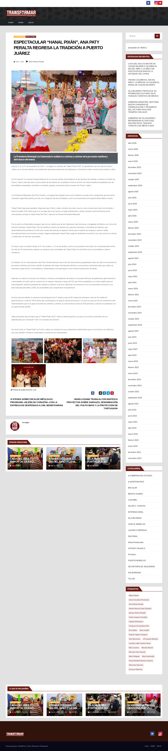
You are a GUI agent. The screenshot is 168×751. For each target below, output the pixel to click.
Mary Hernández (148, 656)
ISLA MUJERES (26, 455)
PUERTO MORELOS (137, 561)
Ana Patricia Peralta (136, 604)
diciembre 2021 (134, 452)
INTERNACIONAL (136, 512)
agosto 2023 (133, 331)
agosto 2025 (133, 192)
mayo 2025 (132, 210)
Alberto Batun (134, 595)
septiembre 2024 (135, 252)
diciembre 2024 (134, 234)
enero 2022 (133, 446)
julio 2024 (132, 264)
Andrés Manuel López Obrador (140, 608)
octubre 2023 (133, 319)
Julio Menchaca (134, 639)
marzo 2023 (133, 361)
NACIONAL (133, 536)
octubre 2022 (133, 392)
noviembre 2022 (135, 386)
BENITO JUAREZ (30, 36)
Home (10, 22)
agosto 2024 (133, 258)
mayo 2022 (132, 422)
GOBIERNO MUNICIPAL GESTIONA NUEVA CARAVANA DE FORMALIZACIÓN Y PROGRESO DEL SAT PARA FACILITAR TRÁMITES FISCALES (143, 107)
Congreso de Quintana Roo (139, 626)
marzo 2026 (133, 149)
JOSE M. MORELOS (136, 524)
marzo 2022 (133, 434)
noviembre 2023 (135, 313)
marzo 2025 (133, 222)
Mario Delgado (134, 656)
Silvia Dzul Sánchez (136, 665)
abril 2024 (132, 282)
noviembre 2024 (135, 240)
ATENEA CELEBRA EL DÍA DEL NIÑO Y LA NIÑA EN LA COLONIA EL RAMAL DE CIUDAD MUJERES (143, 82)
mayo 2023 (132, 349)
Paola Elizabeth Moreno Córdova (141, 661)
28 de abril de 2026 (98, 712)
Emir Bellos (133, 630)
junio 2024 (132, 270)
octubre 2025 (133, 179)
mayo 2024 (132, 276)
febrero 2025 (133, 228)
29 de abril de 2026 (59, 712)
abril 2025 (132, 216)
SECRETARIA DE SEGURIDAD (141, 567)
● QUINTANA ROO (19, 36)
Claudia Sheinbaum (136, 621)
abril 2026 (132, 143)
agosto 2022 (133, 404)
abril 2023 (132, 355)
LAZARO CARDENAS (137, 530)
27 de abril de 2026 (137, 712)
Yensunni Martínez (135, 669)
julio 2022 (132, 410)
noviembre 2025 (135, 173)
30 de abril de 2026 (20, 712)
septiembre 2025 (135, 186)
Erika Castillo (144, 630)
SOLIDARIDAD (134, 573)
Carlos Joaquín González (138, 617)
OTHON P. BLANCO (136, 548)
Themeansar (44, 746)
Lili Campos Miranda (150, 639)
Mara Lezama (134, 648)
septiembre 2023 (135, 325)
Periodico (132, 554)
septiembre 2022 (135, 398)
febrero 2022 (133, 440)
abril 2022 (132, 428)
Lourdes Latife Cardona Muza (140, 643)
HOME (20, 22)
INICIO (31, 22)
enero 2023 (133, 373)
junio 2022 (132, 416)
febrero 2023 (133, 367)
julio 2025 (132, 198)
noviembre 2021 (135, 458)
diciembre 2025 (134, 167)
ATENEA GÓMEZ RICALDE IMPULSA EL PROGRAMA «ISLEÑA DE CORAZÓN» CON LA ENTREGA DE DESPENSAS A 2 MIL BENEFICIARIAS (36, 402)
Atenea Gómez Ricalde (137, 613)
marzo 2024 (133, 289)
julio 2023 (132, 337)
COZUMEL (132, 500)
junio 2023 (132, 343)
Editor (27, 422)
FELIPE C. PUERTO (136, 506)
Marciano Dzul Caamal (137, 652)
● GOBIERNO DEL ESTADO (140, 476)
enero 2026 (133, 161)
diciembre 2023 (134, 307)
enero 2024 (133, 301)
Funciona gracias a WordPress (16, 746)
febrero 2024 (133, 295)
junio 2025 (132, 204)
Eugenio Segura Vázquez (138, 634)
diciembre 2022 (134, 379)
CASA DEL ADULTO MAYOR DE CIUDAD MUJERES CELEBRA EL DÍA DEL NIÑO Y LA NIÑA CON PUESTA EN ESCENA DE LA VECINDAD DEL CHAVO (142, 69)
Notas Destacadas (135, 542)
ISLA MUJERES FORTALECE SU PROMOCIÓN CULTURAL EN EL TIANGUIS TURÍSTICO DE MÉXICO (143, 93)
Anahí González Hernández (139, 600)
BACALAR (132, 488)
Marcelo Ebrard (147, 648)
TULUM (131, 579)
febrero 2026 (133, 155)
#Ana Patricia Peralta (36, 62)
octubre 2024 (133, 246)
